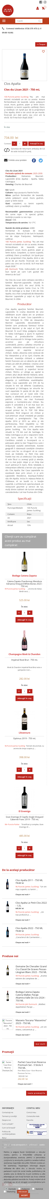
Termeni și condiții (9, 1116)
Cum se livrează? (8, 1127)
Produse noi (10, 956)
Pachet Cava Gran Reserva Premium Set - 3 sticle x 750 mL (32, 1065)
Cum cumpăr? (7, 1124)
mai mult (40, 1044)
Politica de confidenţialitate (8, 1132)
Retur (4, 1138)
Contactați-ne (7, 1112)
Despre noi (6, 1120)
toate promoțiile (36, 1093)
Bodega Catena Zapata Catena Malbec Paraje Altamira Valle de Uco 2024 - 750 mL (31, 996)
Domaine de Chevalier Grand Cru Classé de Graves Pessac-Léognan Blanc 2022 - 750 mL (31, 969)
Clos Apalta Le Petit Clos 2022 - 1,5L (31, 904)
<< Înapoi (41, 44)
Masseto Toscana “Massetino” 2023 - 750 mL (31, 1022)
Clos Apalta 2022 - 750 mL (29, 928)
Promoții (8, 1052)
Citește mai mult (22, 894)
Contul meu (31, 1112)
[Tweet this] (40, 160)
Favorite (30, 1120)
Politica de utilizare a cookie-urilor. (17, 1185)
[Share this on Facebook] (33, 160)
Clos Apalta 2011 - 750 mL (29, 880)
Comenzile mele (33, 1116)
